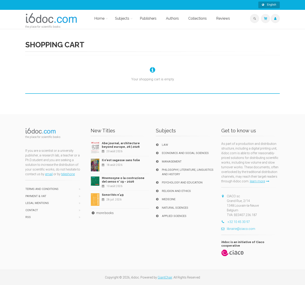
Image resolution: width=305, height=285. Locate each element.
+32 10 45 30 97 (238, 222)
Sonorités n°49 (112, 194)
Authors (172, 18)
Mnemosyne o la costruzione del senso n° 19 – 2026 (123, 179)
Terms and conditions (41, 189)
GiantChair (165, 277)
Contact (31, 210)
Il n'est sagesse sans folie (121, 160)
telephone (68, 174)
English (271, 4)
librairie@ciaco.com (241, 229)
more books (105, 213)
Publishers (148, 18)
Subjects (122, 18)
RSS (28, 217)
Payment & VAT (35, 196)
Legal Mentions (37, 203)
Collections (197, 18)
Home (99, 18)
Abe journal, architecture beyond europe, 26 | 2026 (121, 144)
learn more (257, 181)
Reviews (223, 18)
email (49, 174)
